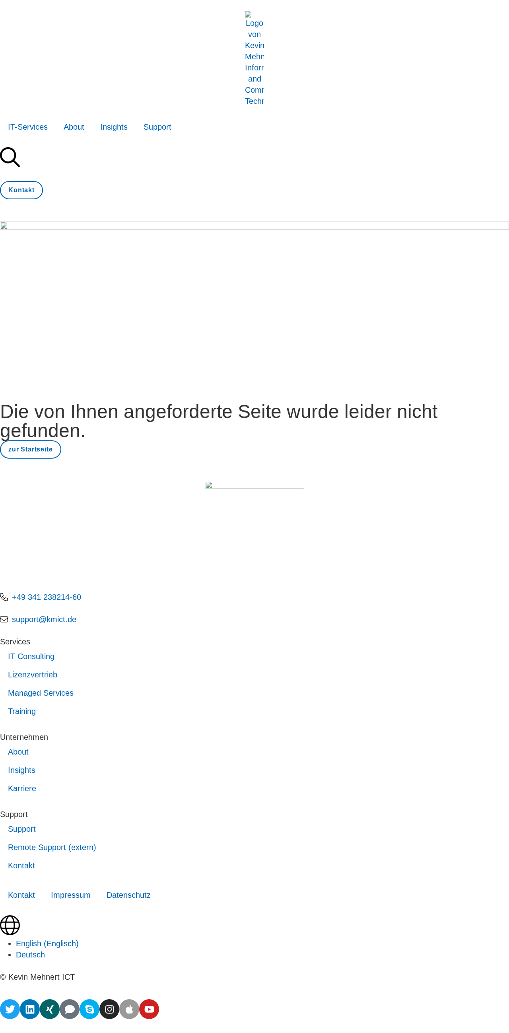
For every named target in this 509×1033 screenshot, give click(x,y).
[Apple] (129, 1009)
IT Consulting (31, 656)
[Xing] (50, 1009)
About (74, 127)
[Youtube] (149, 1009)
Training (22, 711)
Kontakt (21, 865)
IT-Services (28, 127)
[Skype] (89, 1009)
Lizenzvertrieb (32, 674)
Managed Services (41, 693)
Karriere (22, 788)
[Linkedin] (30, 1009)
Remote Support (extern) (52, 847)
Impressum (71, 895)
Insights (114, 127)
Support (157, 127)
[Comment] (70, 1009)
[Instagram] (109, 1009)
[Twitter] (10, 1009)
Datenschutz (129, 895)
